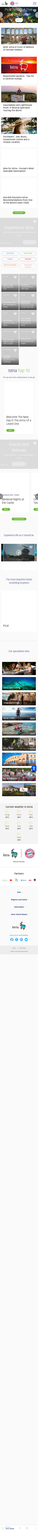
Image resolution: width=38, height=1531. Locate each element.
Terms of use (22, 948)
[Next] (34, 613)
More (19, 20)
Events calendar (19, 464)
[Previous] (3, 613)
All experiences (29, 242)
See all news (19, 212)
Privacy (14, 948)
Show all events (19, 519)
